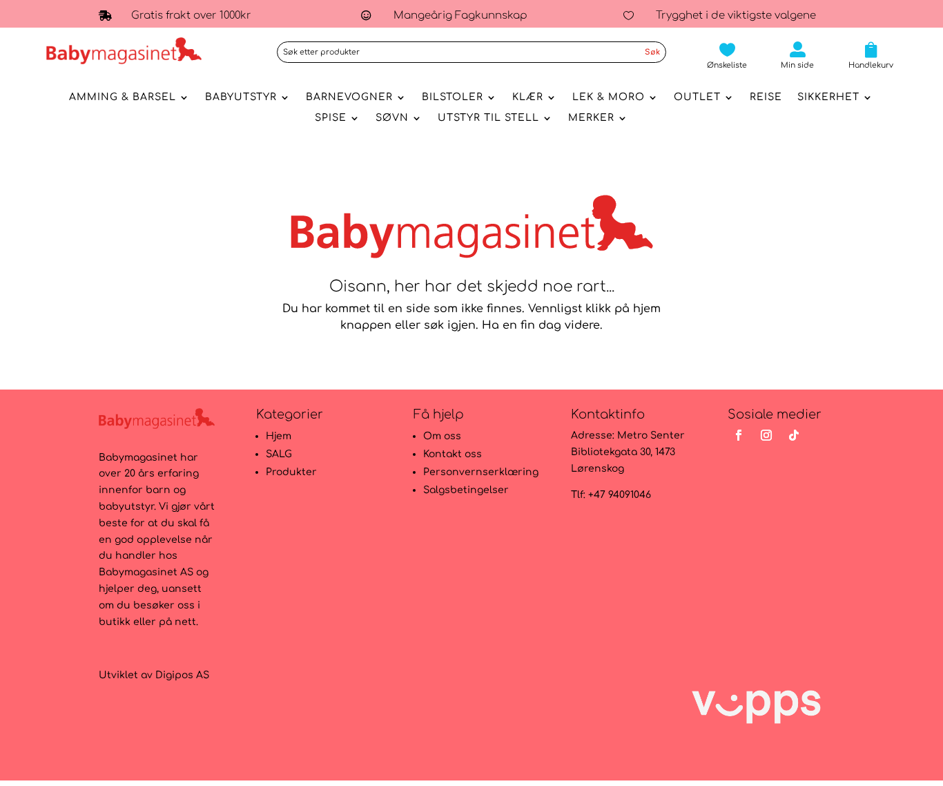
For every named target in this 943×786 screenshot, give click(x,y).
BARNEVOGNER (349, 97)
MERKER (591, 118)
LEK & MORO (608, 97)
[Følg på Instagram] (766, 435)
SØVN (392, 118)
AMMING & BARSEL (122, 97)
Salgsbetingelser (466, 490)
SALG (279, 454)
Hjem (278, 436)
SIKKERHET (828, 97)
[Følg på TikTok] (794, 435)
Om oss (442, 436)
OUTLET (697, 97)
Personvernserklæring (480, 472)
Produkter (291, 472)
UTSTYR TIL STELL (488, 118)
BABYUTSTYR (241, 97)
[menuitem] (727, 55)
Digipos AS (182, 675)
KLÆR (527, 97)
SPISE (331, 118)
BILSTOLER (452, 97)
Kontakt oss (452, 454)
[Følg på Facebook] (739, 435)
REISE (766, 97)
